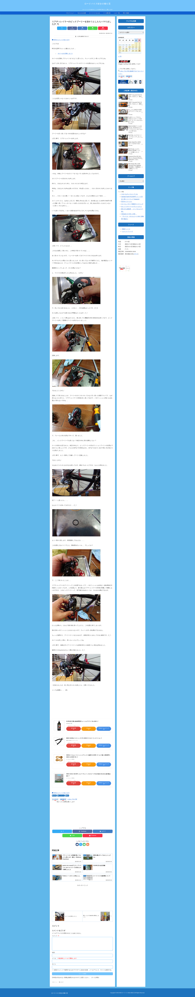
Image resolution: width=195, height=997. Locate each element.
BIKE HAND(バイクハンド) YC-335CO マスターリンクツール (83, 738)
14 (133, 47)
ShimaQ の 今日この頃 (129, 214)
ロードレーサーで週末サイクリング (132, 204)
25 (123, 50)
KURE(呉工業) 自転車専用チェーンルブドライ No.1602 (81, 721)
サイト (54, 964)
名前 (53, 952)
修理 (68, 795)
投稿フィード (126, 229)
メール (64, 958)
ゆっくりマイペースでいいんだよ (131, 206)
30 (139, 50)
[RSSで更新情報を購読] (87, 844)
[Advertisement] (82, 813)
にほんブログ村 (72, 799)
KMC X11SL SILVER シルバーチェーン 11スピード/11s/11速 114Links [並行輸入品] (88, 775)
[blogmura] (131, 72)
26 (126, 50)
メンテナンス (61, 795)
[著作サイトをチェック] (77, 844)
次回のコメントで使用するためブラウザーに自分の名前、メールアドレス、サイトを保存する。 (83, 970)
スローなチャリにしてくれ (129, 194)
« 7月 (119, 56)
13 (129, 47)
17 (120, 48)
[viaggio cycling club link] (124, 61)
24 (120, 50)
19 (126, 48)
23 (139, 48)
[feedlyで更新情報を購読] (84, 844)
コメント (55, 935)
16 (139, 47)
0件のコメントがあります (61, 40)
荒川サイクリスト (126, 201)
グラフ (136, 254)
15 (136, 47)
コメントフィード (127, 231)
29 (136, 50)
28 (133, 50)
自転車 (55, 795)
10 (120, 47)
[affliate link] (130, 81)
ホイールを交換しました (65, 53)
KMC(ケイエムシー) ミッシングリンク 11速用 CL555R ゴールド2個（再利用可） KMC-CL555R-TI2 (88, 756)
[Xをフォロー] (80, 844)
